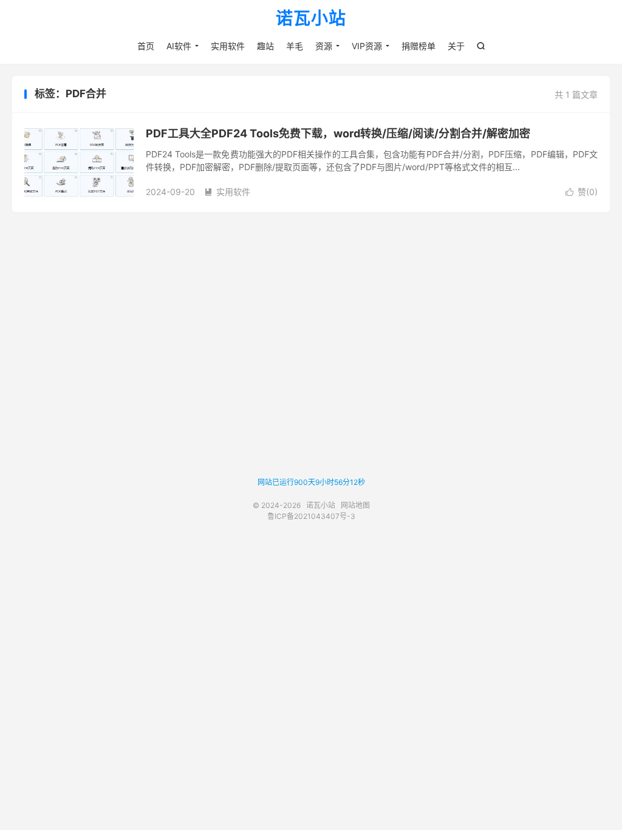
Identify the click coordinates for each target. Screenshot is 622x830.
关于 (456, 46)
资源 (323, 46)
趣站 (265, 46)
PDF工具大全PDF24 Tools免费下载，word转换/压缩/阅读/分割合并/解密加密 (338, 133)
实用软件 (228, 46)
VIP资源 (367, 46)
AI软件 (178, 46)
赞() (582, 192)
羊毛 (294, 46)
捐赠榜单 (419, 46)
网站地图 (355, 505)
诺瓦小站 (311, 19)
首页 (145, 46)
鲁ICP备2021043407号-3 (311, 516)
